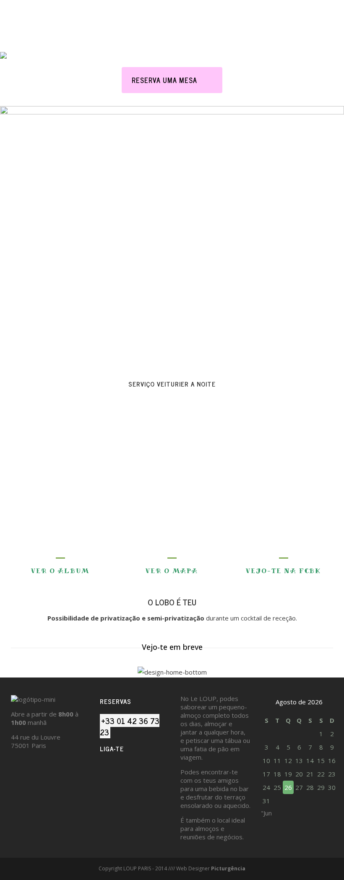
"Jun (266, 813)
